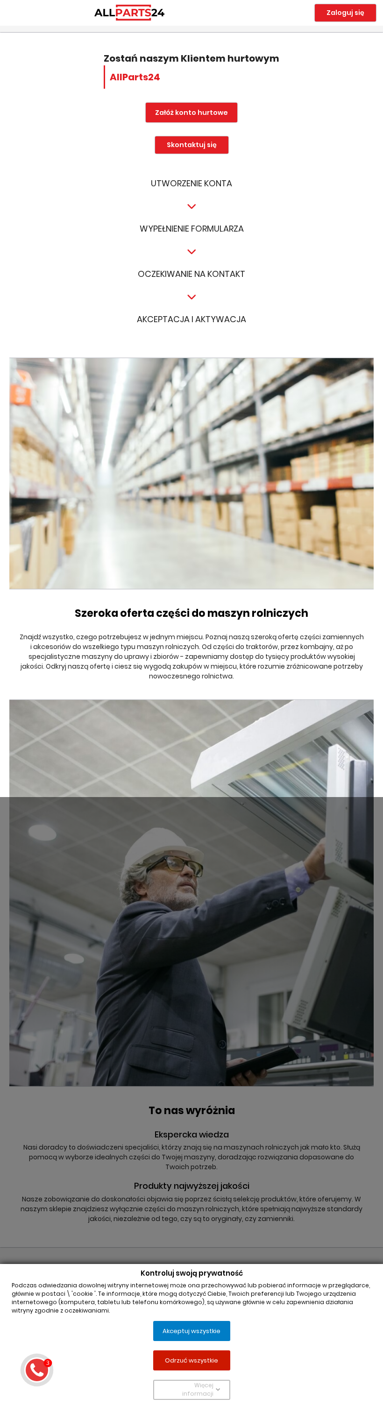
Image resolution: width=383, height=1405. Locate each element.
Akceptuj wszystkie (191, 1330)
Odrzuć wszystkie (191, 1360)
